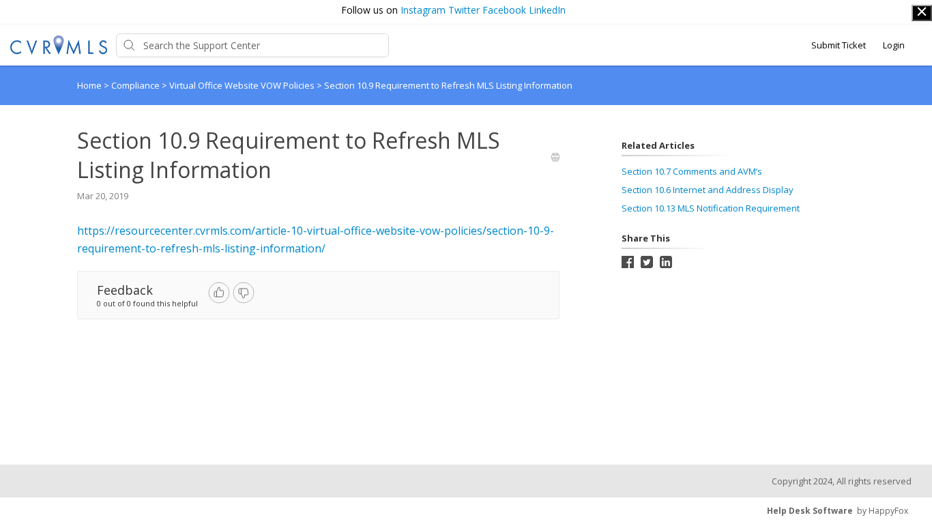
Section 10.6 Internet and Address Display (707, 190)
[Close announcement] (922, 13)
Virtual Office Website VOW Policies (243, 85)
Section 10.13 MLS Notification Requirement (711, 208)
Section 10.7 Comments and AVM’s (692, 171)
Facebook (504, 9)
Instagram (423, 9)
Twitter (464, 9)
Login (894, 45)
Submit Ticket (838, 45)
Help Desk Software (810, 510)
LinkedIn (547, 9)
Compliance (136, 85)
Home (89, 85)
